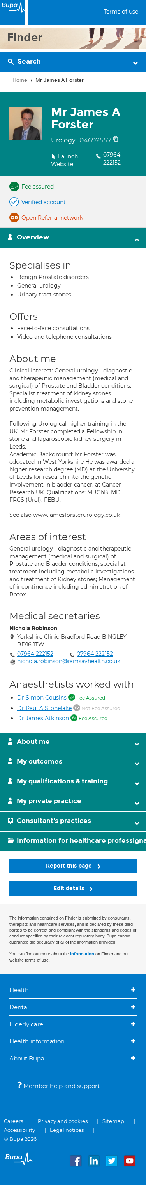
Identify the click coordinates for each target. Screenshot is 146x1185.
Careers (13, 1121)
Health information (37, 1041)
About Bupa (26, 1058)
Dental (19, 1007)
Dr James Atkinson (43, 718)
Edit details (69, 888)
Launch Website (64, 160)
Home (19, 80)
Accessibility (19, 1130)
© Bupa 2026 (20, 1139)
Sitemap (113, 1121)
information (82, 953)
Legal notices (67, 1130)
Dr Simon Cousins (42, 697)
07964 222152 (112, 158)
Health (19, 990)
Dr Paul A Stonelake (44, 708)
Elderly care (26, 1024)
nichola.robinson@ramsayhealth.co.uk (68, 661)
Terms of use (121, 11)
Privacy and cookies (63, 1121)
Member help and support (61, 1086)
